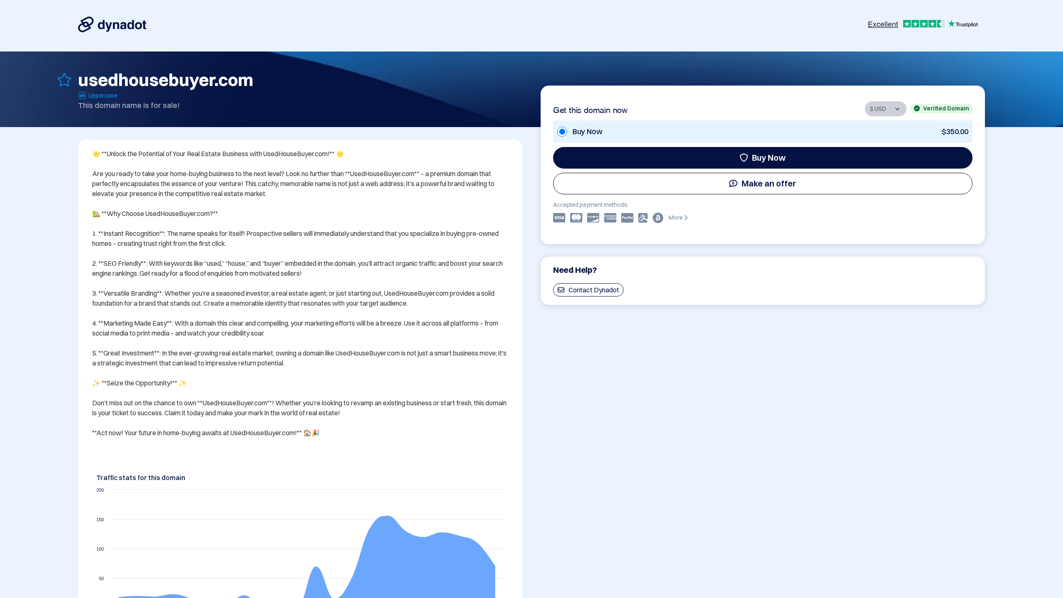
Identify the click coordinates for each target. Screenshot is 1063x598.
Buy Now (769, 157)
